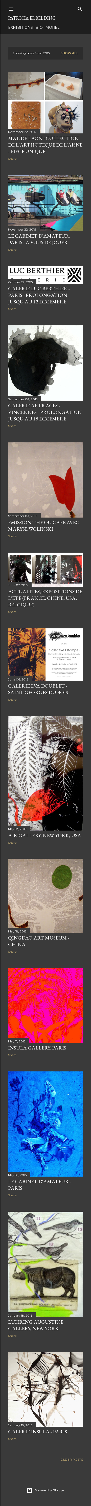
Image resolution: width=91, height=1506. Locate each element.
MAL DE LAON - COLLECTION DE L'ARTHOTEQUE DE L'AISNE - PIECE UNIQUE (45, 145)
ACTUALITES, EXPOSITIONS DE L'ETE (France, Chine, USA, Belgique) (45, 598)
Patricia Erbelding (32, 18)
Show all (69, 53)
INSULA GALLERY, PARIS (37, 1047)
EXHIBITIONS (20, 27)
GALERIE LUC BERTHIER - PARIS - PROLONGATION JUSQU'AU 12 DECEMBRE (39, 295)
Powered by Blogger (49, 1490)
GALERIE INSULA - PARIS (37, 1431)
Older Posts (71, 1459)
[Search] (80, 8)
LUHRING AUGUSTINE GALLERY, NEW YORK (35, 1325)
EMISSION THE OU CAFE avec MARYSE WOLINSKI (43, 525)
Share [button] (12, 158)
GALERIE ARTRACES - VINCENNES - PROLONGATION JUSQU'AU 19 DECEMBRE (45, 412)
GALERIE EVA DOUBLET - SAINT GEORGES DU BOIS (38, 689)
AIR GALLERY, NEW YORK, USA (44, 835)
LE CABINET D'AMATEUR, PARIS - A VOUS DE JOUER (39, 239)
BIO (39, 27)
